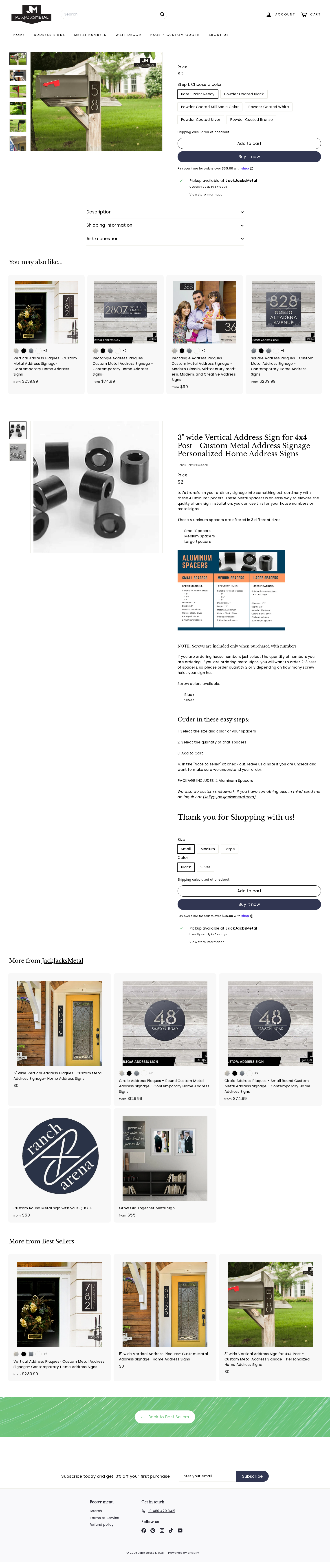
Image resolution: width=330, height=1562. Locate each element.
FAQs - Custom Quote (175, 35)
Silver (205, 866)
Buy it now (249, 156)
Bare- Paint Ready (198, 94)
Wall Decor (128, 35)
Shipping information (109, 225)
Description (99, 212)
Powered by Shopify (183, 1553)
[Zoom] (96, 487)
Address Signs (49, 35)
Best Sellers (58, 1241)
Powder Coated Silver (201, 119)
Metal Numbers (90, 35)
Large (229, 849)
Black (186, 866)
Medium (207, 849)
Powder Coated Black (244, 94)
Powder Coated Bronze (251, 119)
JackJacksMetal (193, 465)
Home (19, 35)
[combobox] (114, 14)
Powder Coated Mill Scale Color (210, 106)
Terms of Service (104, 1517)
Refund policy (101, 1524)
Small (186, 849)
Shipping (184, 132)
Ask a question (102, 239)
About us (219, 35)
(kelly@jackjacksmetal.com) (229, 796)
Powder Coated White (268, 106)
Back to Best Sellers (168, 1417)
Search (96, 1510)
